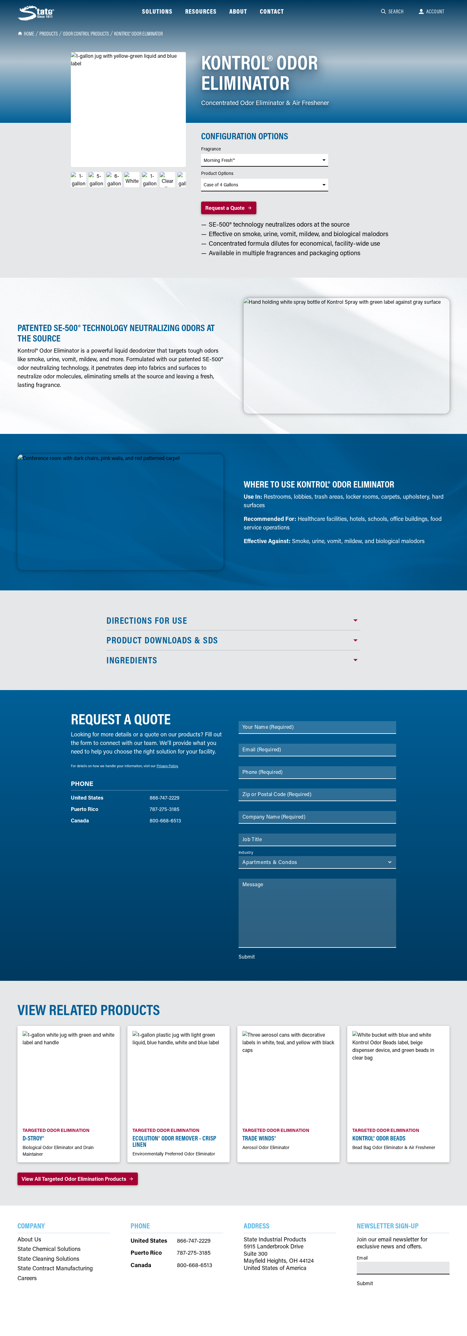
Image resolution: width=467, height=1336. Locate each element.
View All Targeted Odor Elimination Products (74, 1178)
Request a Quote (225, 207)
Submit (247, 956)
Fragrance (211, 149)
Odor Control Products (86, 33)
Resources (201, 11)
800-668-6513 (165, 820)
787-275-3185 (164, 809)
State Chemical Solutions (49, 1249)
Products (48, 33)
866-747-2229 (164, 797)
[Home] (36, 13)
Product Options (217, 173)
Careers (27, 1278)
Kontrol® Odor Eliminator (138, 33)
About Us (29, 1239)
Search (396, 11)
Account (435, 11)
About (238, 11)
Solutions (157, 11)
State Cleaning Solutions (48, 1258)
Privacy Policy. (167, 766)
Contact (272, 11)
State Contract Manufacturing (55, 1268)
